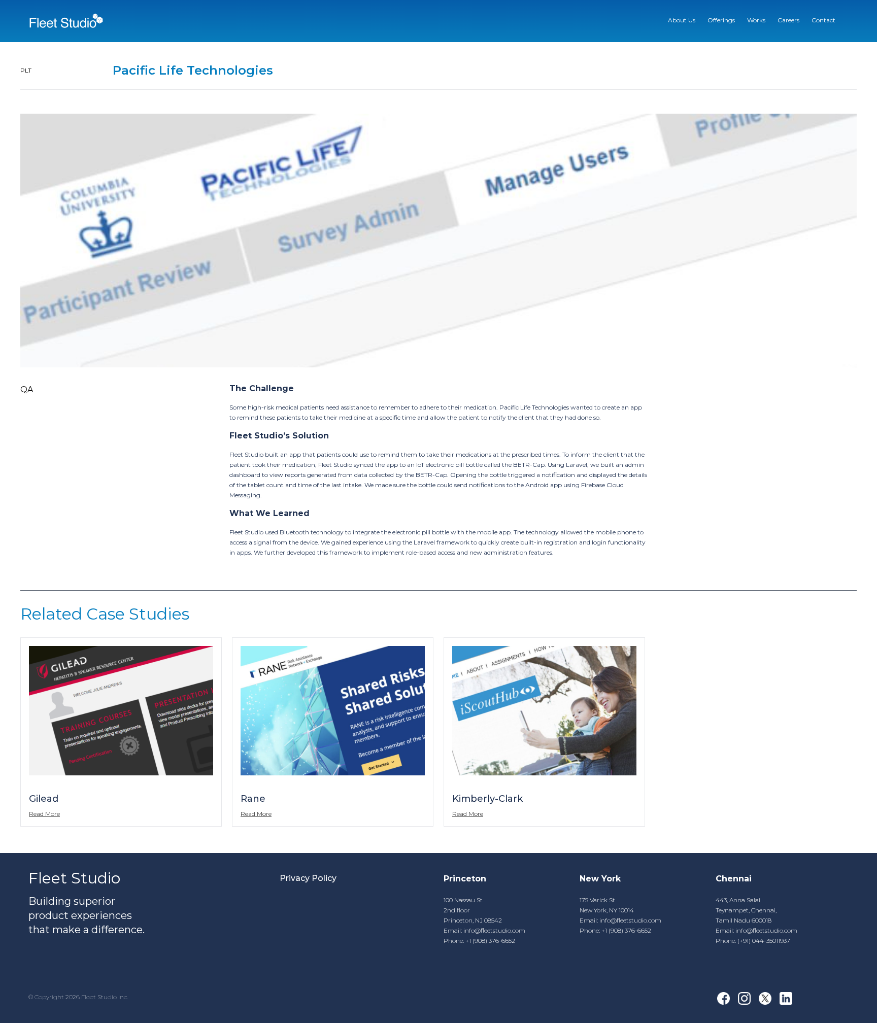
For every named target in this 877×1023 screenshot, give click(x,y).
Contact (823, 20)
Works (756, 20)
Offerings (721, 20)
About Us (681, 20)
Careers (788, 20)
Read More (44, 813)
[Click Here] (66, 21)
